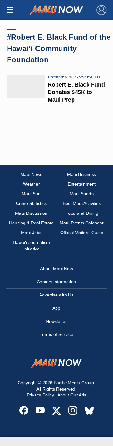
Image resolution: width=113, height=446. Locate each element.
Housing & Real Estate (31, 222)
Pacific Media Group (74, 382)
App (56, 308)
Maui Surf (31, 193)
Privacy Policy (40, 394)
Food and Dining (81, 213)
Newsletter (56, 321)
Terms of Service (56, 334)
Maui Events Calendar (82, 222)
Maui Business (81, 174)
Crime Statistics (31, 203)
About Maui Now (56, 268)
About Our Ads (71, 394)
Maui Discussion (31, 213)
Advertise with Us (56, 294)
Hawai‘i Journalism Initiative (31, 245)
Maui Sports (82, 193)
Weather (31, 183)
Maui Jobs (31, 232)
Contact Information (56, 281)
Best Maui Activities (82, 203)
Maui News (31, 174)
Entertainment (82, 183)
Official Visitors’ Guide (81, 232)
